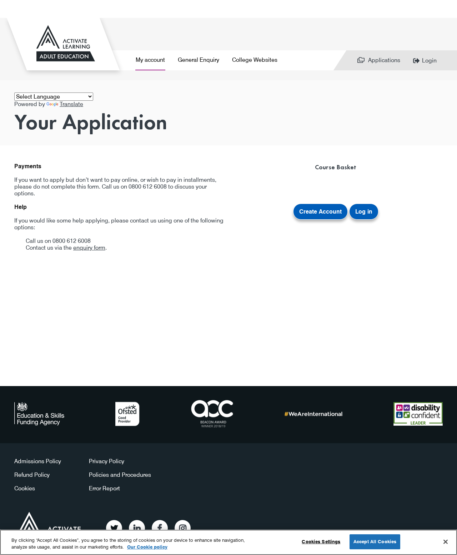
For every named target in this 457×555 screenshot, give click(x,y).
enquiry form (89, 247)
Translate (71, 104)
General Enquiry (198, 59)
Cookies (24, 488)
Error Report (104, 488)
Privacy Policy (106, 461)
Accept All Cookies (374, 541)
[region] (228, 542)
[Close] (445, 542)
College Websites (254, 59)
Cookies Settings (321, 541)
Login (429, 60)
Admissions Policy (37, 461)
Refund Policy (32, 474)
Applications (384, 60)
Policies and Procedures (120, 474)
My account (150, 59)
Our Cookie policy (147, 547)
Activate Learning (49, 525)
